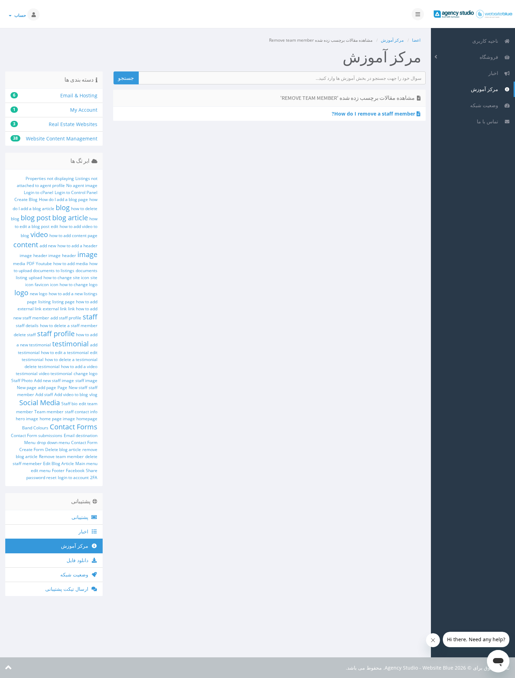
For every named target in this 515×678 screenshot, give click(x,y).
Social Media (39, 402)
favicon (42, 285)
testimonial (70, 343)
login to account (73, 477)
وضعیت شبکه (485, 105)
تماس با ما (489, 121)
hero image (27, 419)
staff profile (56, 333)
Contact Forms (73, 426)
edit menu (40, 470)
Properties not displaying (50, 178)
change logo (85, 373)
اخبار (494, 73)
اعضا (416, 40)
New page (26, 387)
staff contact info (81, 412)
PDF (30, 264)
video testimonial (55, 373)
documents (86, 271)
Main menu (86, 463)
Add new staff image (54, 380)
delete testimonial (42, 366)
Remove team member (61, 456)
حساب (19, 15)
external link (55, 309)
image (87, 254)
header (69, 255)
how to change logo (78, 285)
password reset (41, 477)
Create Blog (25, 199)
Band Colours (35, 428)
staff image (86, 380)
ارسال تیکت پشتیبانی (68, 589)
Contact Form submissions (36, 435)
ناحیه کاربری (486, 40)
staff (90, 316)
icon (54, 285)
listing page (63, 302)
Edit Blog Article (58, 463)
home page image (57, 419)
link (71, 309)
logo (21, 292)
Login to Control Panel (76, 192)
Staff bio (69, 404)
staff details (27, 325)
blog (63, 207)
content (25, 244)
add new (48, 246)
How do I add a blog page (63, 199)
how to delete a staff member (68, 325)
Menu (29, 442)
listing (21, 278)
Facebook (75, 470)
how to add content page (73, 235)
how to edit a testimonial (65, 352)
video (39, 234)
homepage (86, 419)
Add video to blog (71, 394)
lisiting (44, 302)
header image (47, 255)
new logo (38, 294)
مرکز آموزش (486, 89)
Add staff (44, 394)
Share (91, 470)
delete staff (25, 335)
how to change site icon (66, 278)
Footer (58, 470)
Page (62, 387)
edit (54, 226)
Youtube (44, 264)
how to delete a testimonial (71, 359)
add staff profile (65, 318)
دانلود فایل (79, 560)
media (19, 264)
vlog (93, 394)
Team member (48, 412)
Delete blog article (63, 449)
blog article (70, 217)
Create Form (31, 449)
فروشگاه (490, 57)
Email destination (80, 435)
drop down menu (53, 442)
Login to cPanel (38, 192)
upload (35, 278)
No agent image (81, 185)
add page (47, 387)
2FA (93, 477)
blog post (36, 217)
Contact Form (84, 442)
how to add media (70, 264)
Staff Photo (22, 380)
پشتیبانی (81, 517)
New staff (78, 387)
